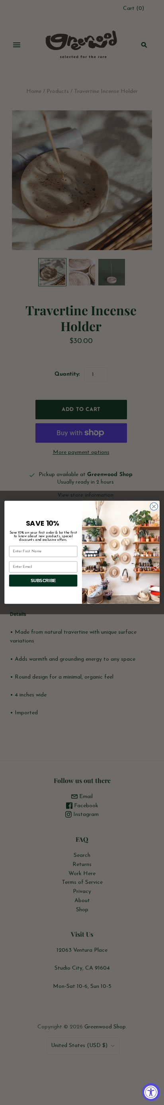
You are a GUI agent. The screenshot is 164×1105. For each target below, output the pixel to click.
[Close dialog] (154, 506)
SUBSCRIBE (43, 581)
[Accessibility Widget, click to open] (151, 1092)
